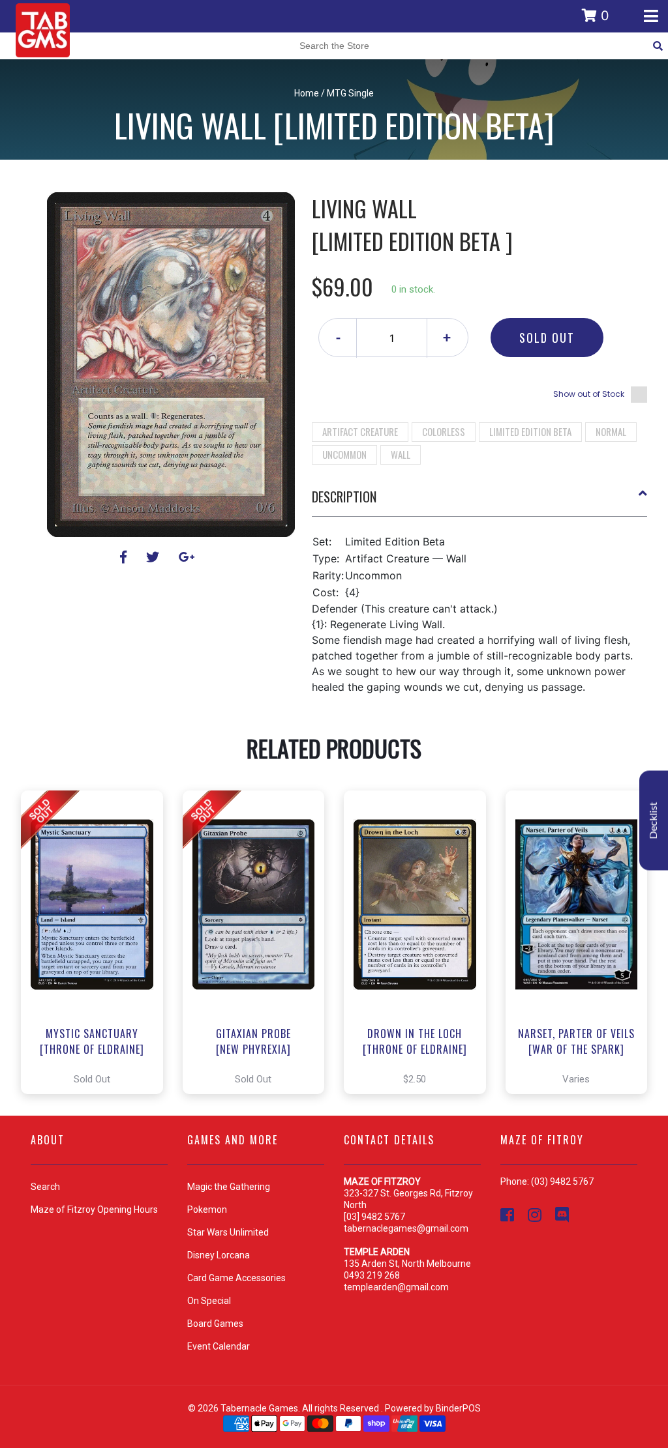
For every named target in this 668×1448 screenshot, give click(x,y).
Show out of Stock (588, 393)
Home (306, 93)
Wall (400, 454)
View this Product (97, 942)
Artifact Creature (360, 431)
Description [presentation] (344, 496)
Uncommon (344, 454)
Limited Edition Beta (530, 431)
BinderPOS (458, 1408)
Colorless (443, 431)
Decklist (653, 820)
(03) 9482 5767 (562, 1181)
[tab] (480, 502)
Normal (611, 431)
